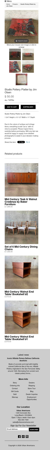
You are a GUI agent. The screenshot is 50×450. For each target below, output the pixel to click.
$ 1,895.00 (9, 206)
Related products (13, 153)
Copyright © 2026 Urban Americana (21, 445)
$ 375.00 (8, 296)
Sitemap (15, 397)
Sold (15, 394)
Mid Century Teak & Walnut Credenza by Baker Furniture (21, 201)
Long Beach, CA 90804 (23, 415)
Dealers (32, 382)
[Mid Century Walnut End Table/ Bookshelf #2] (21, 272)
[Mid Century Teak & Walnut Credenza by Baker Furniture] (21, 180)
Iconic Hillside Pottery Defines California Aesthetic (23, 359)
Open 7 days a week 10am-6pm (23, 417)
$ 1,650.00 (9, 251)
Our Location (23, 406)
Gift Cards (15, 391)
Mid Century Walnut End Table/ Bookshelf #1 (19, 337)
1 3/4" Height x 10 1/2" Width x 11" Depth (20, 117)
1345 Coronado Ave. (23, 413)
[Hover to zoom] (21, 26)
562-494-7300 (23, 420)
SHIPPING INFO (28, 107)
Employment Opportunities (32, 398)
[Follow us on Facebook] (19, 436)
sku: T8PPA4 (9, 100)
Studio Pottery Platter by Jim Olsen (21, 91)
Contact (15, 388)
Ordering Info (15, 385)
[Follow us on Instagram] (27, 436)
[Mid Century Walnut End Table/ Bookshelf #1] (21, 317)
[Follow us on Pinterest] (23, 436)
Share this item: (10, 142)
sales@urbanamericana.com (23, 422)
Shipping (31, 385)
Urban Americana (23, 410)
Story (15, 382)
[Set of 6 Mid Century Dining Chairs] (21, 227)
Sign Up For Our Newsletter (23, 425)
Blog (31, 391)
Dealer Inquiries (32, 394)
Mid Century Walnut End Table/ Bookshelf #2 (19, 292)
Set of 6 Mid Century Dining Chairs (21, 247)
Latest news (23, 354)
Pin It (28, 142)
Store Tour (32, 388)
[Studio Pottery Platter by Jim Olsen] (15, 54)
